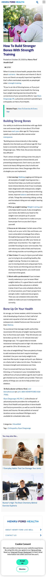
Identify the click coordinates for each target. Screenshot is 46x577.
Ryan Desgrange (24, 428)
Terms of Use (36, 550)
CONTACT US (11, 535)
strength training (14, 83)
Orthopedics (13, 428)
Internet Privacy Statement (21, 552)
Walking (21, 177)
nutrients (12, 74)
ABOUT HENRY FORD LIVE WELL (19, 529)
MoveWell (17, 424)
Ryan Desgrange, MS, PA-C (13, 398)
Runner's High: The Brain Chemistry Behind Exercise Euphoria (20, 504)
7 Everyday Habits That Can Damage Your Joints (22, 468)
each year (15, 131)
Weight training (33, 207)
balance (23, 194)
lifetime (10, 325)
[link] (13, 2)
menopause (7, 137)
